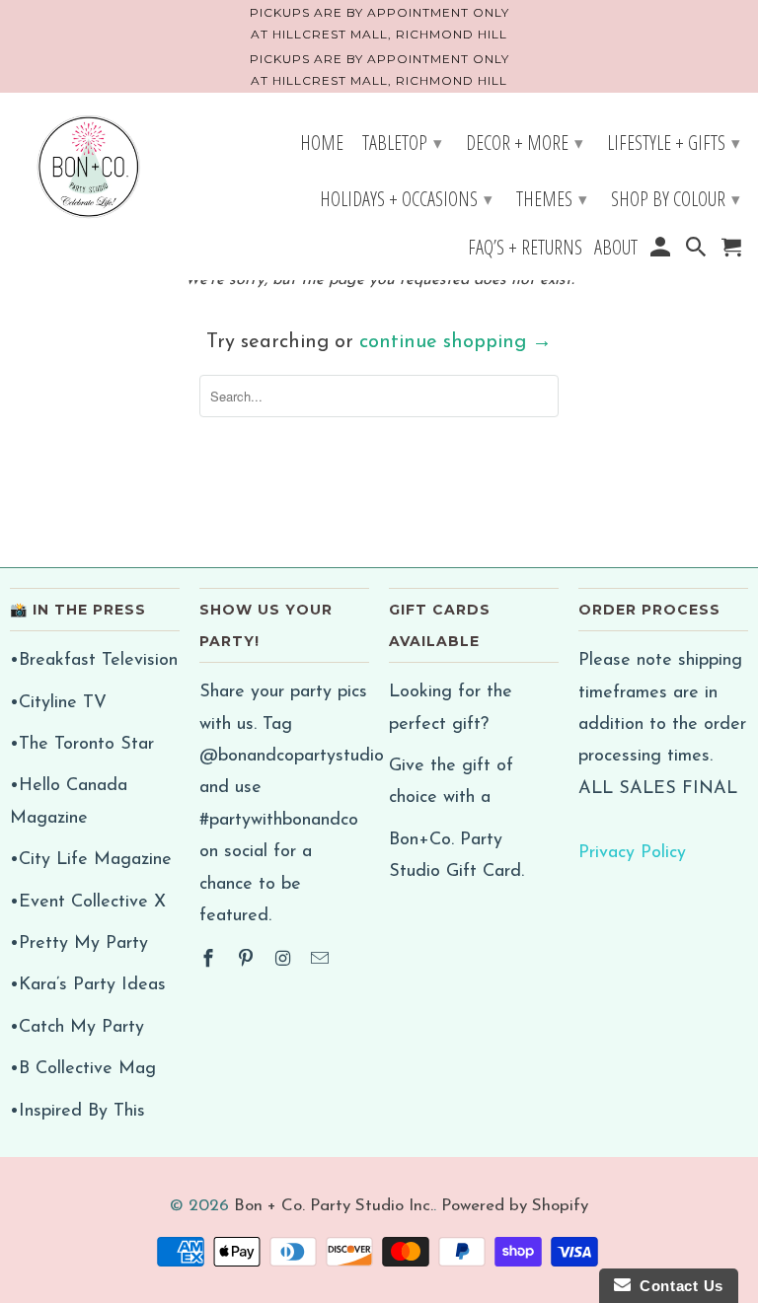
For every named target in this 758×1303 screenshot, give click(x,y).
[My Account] (661, 250)
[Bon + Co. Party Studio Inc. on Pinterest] (248, 961)
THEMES (551, 198)
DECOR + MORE (524, 142)
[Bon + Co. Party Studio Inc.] (89, 169)
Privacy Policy (632, 853)
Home (321, 145)
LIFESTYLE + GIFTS (673, 142)
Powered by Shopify (514, 1205)
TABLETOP (402, 142)
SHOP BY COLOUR (675, 198)
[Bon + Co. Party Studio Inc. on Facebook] (210, 961)
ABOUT (616, 249)
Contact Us (677, 1285)
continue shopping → (455, 342)
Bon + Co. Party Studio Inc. (333, 1205)
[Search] (698, 250)
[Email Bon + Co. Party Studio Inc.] (322, 961)
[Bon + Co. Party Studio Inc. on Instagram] (285, 961)
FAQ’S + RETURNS (525, 249)
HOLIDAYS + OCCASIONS (406, 198)
